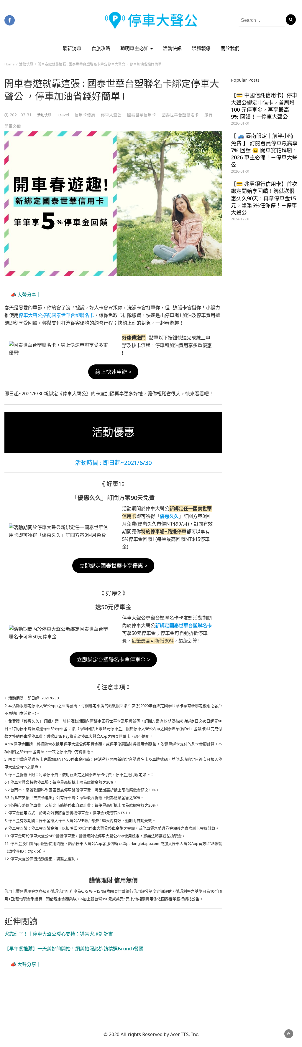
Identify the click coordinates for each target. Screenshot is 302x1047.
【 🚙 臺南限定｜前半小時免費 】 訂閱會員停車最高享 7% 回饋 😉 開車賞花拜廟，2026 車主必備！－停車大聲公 (264, 150)
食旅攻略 (100, 48)
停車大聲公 (111, 115)
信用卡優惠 (85, 115)
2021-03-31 (21, 115)
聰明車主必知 (135, 48)
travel (63, 115)
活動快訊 (172, 48)
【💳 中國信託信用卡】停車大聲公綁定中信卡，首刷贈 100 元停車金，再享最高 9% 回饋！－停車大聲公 (264, 106)
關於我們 (230, 48)
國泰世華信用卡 (141, 115)
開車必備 (12, 126)
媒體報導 (201, 48)
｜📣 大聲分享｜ (23, 294)
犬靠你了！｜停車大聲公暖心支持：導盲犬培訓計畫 (61, 934)
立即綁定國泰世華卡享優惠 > (113, 565)
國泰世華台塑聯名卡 (180, 115)
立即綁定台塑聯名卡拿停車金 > (113, 659)
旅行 (208, 115)
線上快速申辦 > (113, 371)
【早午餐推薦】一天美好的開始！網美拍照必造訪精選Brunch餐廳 (73, 948)
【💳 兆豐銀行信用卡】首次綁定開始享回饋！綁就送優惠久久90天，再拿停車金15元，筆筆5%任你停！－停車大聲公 (264, 198)
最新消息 (72, 48)
